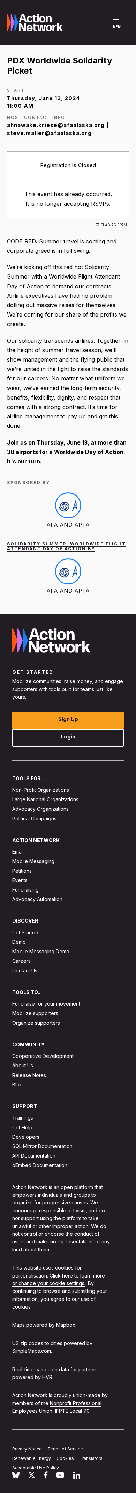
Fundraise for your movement (46, 1004)
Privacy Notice (27, 1449)
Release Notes (29, 1075)
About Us (22, 1066)
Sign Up (68, 719)
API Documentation (33, 1156)
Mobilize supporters (35, 1013)
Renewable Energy (31, 1458)
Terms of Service (65, 1449)
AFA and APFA (68, 524)
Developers (25, 1137)
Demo (19, 942)
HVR (47, 1377)
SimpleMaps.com (31, 1351)
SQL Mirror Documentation (42, 1146)
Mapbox (65, 1325)
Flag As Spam (114, 225)
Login (68, 737)
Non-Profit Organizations (40, 790)
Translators (91, 1458)
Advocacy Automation (37, 899)
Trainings (22, 1118)
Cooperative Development (43, 1056)
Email (18, 852)
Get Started (25, 932)
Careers (21, 961)
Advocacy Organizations (40, 809)
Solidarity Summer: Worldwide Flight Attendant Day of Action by (66, 546)
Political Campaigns (34, 818)
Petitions (22, 871)
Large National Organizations (45, 800)
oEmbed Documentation (39, 1165)
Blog (17, 1084)
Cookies (65, 1458)
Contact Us (24, 970)
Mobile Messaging (33, 861)
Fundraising (25, 890)
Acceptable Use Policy (35, 1467)
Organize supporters (36, 1023)
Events (20, 880)
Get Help (22, 1127)
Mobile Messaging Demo (40, 952)
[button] (118, 25)
